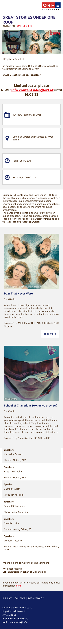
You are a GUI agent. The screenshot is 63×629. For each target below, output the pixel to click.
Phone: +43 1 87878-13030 (15, 618)
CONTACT (20, 598)
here (18, 585)
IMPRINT (7, 598)
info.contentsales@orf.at (32, 90)
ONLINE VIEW (24, 26)
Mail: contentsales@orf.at (15, 622)
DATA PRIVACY (36, 598)
